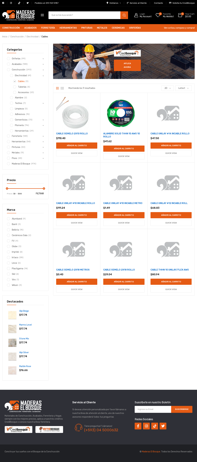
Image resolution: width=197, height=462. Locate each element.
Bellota (15, 230)
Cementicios (21, 119)
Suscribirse (182, 409)
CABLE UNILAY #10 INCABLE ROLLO (75, 203)
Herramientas (68, 28)
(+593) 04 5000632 (101, 430)
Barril (14, 224)
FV (13, 241)
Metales (102, 28)
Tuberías (22, 87)
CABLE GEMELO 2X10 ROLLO (72, 133)
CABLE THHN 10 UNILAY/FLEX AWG (170, 269)
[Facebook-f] (138, 426)
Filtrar (40, 193)
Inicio (4, 36)
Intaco (15, 257)
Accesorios (23, 92)
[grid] (57, 88)
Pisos (14, 158)
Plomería (19, 125)
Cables (21, 81)
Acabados (30, 28)
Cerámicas (118, 28)
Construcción (11, 28)
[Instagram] (146, 426)
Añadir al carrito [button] (77, 145)
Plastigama (17, 268)
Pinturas (86, 28)
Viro (14, 279)
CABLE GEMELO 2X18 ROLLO (119, 269)
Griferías (135, 28)
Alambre (19, 97)
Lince (14, 263)
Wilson (15, 285)
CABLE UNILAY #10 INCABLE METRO (122, 203)
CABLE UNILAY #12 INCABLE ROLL (169, 203)
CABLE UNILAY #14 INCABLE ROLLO (170, 133)
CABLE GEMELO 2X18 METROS (73, 269)
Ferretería (48, 28)
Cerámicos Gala (19, 235)
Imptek (15, 252)
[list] (62, 88)
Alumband (17, 218)
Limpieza (19, 108)
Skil (13, 274)
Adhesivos (20, 114)
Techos (18, 103)
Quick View (76, 153)
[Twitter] (163, 426)
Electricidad (32, 36)
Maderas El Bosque (21, 163)
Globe (15, 246)
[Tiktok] (154, 426)
